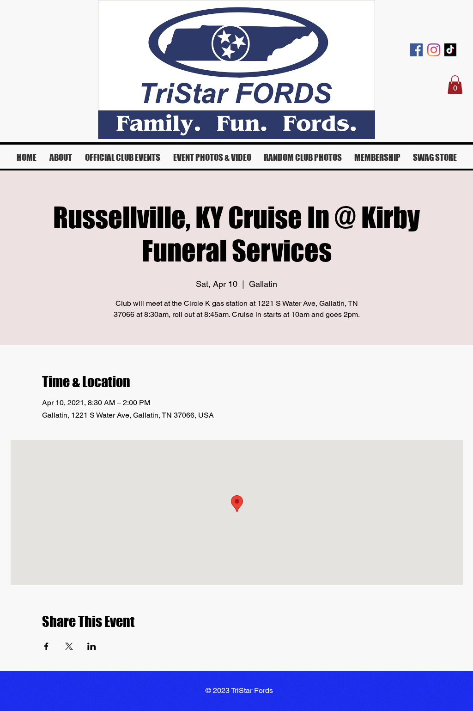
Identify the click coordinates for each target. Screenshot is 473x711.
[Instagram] (433, 49)
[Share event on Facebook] (46, 646)
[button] (455, 84)
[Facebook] (416, 49)
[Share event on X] (69, 646)
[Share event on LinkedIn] (91, 646)
